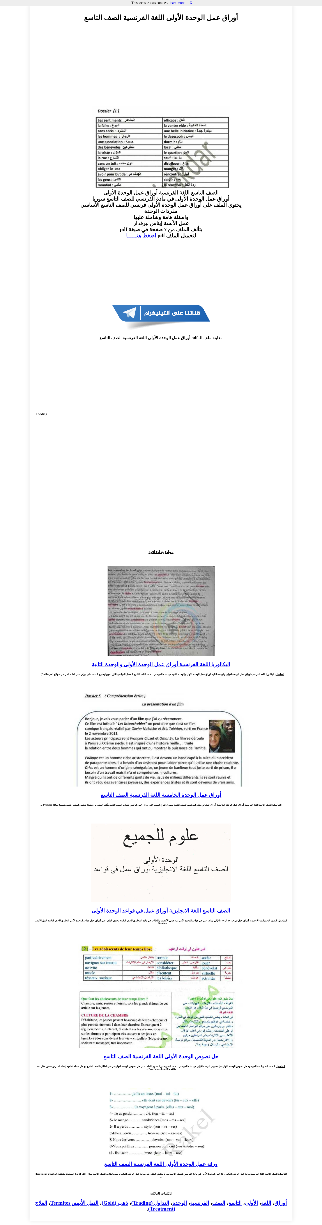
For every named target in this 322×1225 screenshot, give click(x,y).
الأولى (251, 1203)
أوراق (280, 1203)
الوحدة (179, 1203)
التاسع (235, 1203)
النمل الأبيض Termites (74, 1203)
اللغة (266, 1203)
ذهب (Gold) (115, 1203)
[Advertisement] (161, 65)
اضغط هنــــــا (141, 235)
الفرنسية (199, 1203)
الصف (218, 1203)
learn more (177, 3)
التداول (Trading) (150, 1203)
